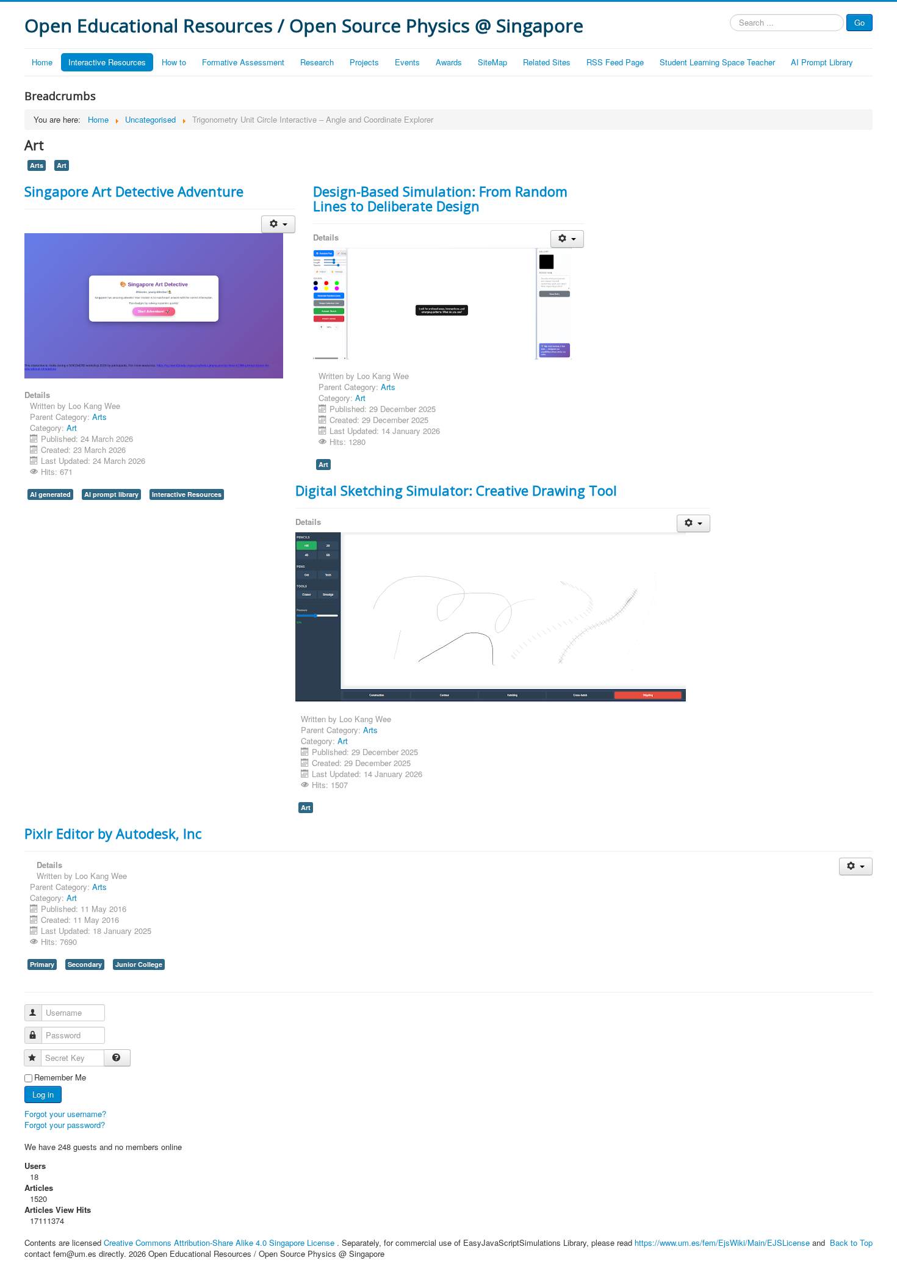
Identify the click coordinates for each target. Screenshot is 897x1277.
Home (42, 62)
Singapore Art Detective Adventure (133, 191)
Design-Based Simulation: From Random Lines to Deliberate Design (440, 198)
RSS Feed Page (615, 62)
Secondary (85, 964)
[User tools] (278, 224)
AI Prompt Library (822, 62)
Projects (364, 62)
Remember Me (60, 1077)
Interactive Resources (107, 62)
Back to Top (851, 1242)
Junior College (138, 964)
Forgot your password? (64, 1124)
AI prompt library (111, 494)
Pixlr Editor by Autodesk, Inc (112, 833)
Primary (42, 964)
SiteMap (492, 62)
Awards (449, 62)
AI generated (50, 494)
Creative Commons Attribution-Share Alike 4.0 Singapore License (219, 1242)
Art (62, 165)
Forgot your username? (65, 1114)
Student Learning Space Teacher (717, 62)
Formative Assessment (243, 62)
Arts (36, 165)
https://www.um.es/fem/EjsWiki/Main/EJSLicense (722, 1242)
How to (174, 62)
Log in (43, 1094)
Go (859, 22)
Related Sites (547, 62)
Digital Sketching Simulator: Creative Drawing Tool (456, 490)
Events (407, 62)
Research (317, 62)
